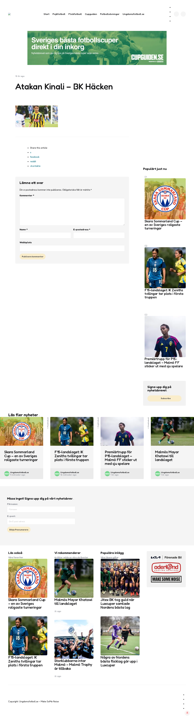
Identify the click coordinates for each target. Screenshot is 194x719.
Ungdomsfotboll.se (19, 472)
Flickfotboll (48, 422)
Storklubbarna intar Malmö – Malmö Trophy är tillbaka (73, 664)
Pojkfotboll (98, 422)
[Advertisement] (164, 117)
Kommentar (27, 195)
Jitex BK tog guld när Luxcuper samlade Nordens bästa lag (117, 603)
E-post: (11, 516)
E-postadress (81, 229)
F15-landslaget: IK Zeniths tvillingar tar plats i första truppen (164, 293)
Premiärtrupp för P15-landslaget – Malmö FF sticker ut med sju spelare (164, 362)
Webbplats (26, 242)
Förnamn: (12, 504)
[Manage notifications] (187, 712)
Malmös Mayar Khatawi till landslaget (167, 456)
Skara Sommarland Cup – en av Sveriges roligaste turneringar (163, 224)
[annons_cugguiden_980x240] (97, 48)
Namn (24, 229)
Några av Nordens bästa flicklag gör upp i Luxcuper (119, 661)
